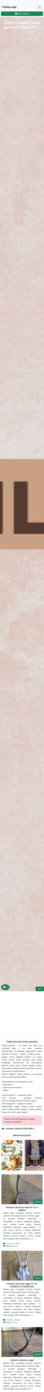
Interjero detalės (13, 1243)
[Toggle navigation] (39, 7)
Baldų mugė (10, 7)
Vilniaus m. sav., (11, 1246)
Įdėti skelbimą (23, 14)
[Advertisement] (22, 1014)
